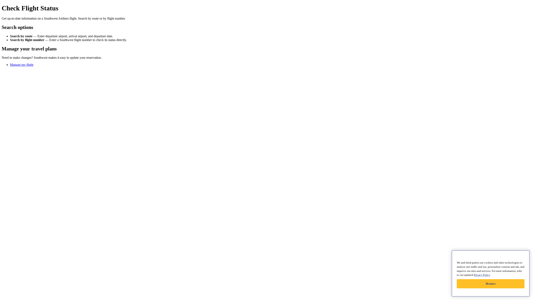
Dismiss (491, 283)
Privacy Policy (482, 274)
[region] (491, 273)
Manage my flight (21, 64)
